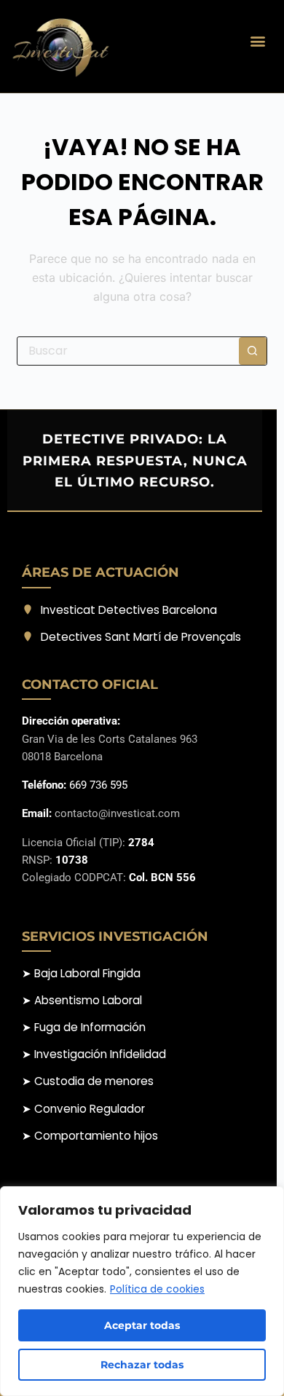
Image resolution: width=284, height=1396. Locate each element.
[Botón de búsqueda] (253, 351)
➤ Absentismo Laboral (82, 1000)
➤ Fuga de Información (84, 1027)
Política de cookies (157, 1289)
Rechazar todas (142, 1364)
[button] (257, 41)
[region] (142, 1291)
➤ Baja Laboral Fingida (81, 973)
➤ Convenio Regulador (83, 1108)
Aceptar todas (142, 1325)
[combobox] (127, 351)
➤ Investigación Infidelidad (94, 1054)
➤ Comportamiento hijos (90, 1135)
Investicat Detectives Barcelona (129, 610)
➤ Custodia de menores (88, 1081)
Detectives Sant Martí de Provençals (141, 636)
